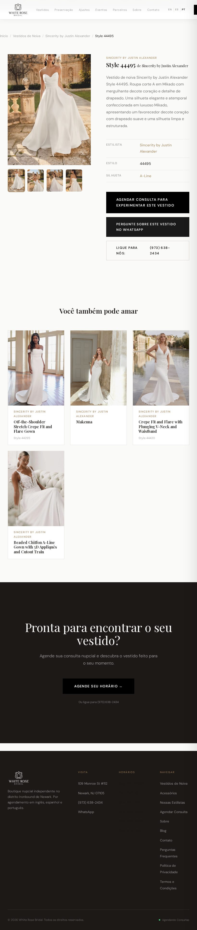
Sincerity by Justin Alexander (67, 36)
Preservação (64, 10)
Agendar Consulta (173, 812)
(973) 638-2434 (143, 250)
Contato (153, 10)
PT (183, 9)
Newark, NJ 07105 (91, 793)
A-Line (145, 176)
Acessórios (168, 793)
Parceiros (120, 10)
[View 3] (54, 180)
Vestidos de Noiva (26, 36)
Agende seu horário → (98, 686)
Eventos (101, 10)
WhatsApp (86, 812)
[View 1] (16, 180)
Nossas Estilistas (172, 803)
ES (177, 9)
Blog (163, 831)
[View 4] (74, 180)
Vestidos (42, 10)
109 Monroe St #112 (92, 783)
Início (4, 36)
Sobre (137, 10)
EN (170, 9)
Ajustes (84, 10)
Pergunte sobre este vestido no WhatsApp (146, 227)
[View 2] (35, 180)
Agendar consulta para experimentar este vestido (145, 202)
